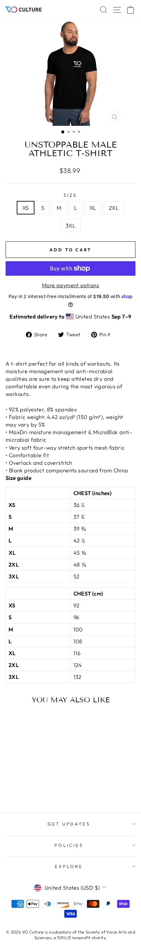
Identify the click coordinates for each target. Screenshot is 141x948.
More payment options (70, 285)
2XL (114, 207)
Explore (69, 866)
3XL (70, 225)
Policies (68, 845)
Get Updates (69, 823)
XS (25, 207)
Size (70, 195)
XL (93, 207)
